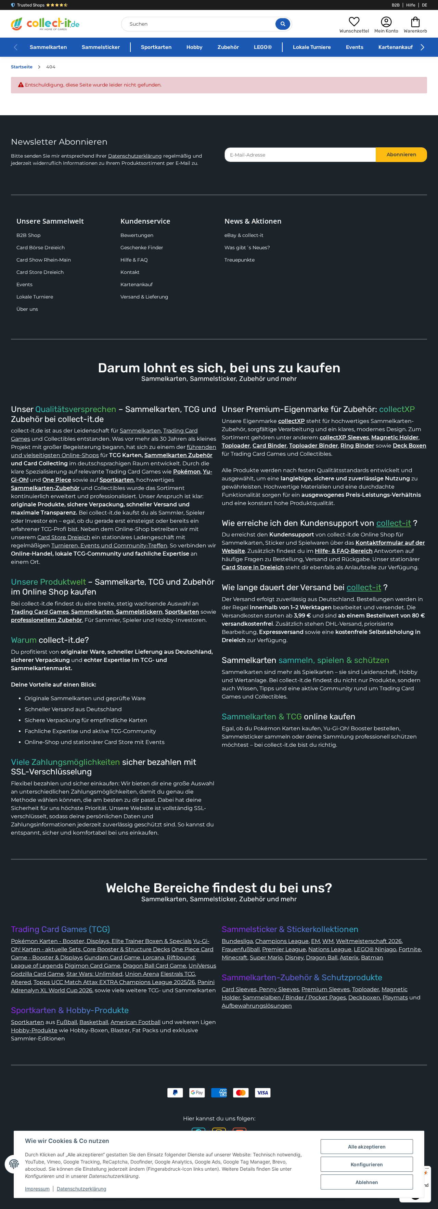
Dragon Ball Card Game (154, 965)
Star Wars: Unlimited (94, 974)
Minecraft (234, 957)
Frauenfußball (241, 949)
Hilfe (410, 5)
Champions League (282, 941)
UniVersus (202, 965)
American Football (135, 1022)
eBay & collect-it (243, 235)
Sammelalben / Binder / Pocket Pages (294, 997)
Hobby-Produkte (34, 1030)
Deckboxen (364, 997)
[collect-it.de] (45, 24)
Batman (372, 957)
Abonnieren (401, 154)
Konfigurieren (367, 1164)
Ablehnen (367, 1182)
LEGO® (263, 47)
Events (354, 47)
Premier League (284, 949)
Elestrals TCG (177, 974)
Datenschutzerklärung (135, 156)
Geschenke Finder (141, 247)
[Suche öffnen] (282, 24)
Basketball (93, 1022)
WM (328, 941)
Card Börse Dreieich (40, 247)
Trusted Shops (30, 5)
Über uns (27, 309)
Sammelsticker (101, 47)
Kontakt (130, 272)
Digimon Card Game (92, 965)
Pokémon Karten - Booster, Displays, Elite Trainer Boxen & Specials (101, 941)
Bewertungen (136, 235)
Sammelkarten (48, 47)
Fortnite (410, 949)
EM (315, 941)
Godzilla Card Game (37, 974)
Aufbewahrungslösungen (257, 1005)
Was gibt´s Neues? (247, 247)
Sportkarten (156, 47)
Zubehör (228, 47)
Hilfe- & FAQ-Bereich (344, 551)
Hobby (194, 47)
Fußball (66, 1022)
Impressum (37, 1189)
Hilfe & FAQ (134, 260)
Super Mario (266, 957)
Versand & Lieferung (144, 297)
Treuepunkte (239, 260)
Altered (21, 982)
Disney (294, 957)
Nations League (329, 949)
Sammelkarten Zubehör (178, 455)
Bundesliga (237, 941)
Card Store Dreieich (40, 272)
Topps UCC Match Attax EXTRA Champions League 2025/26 (114, 982)
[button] (354, 24)
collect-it (393, 523)
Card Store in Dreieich (253, 567)
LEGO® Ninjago (375, 949)
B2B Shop (28, 235)
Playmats (395, 997)
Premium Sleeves (325, 989)
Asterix (349, 957)
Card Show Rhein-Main (43, 260)
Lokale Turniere (312, 47)
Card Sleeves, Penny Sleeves (260, 989)
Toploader (365, 989)
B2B (396, 5)
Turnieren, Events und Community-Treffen (109, 545)
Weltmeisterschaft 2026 (369, 941)
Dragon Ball (321, 957)
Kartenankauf (395, 47)
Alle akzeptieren (367, 1147)
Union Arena (142, 974)
